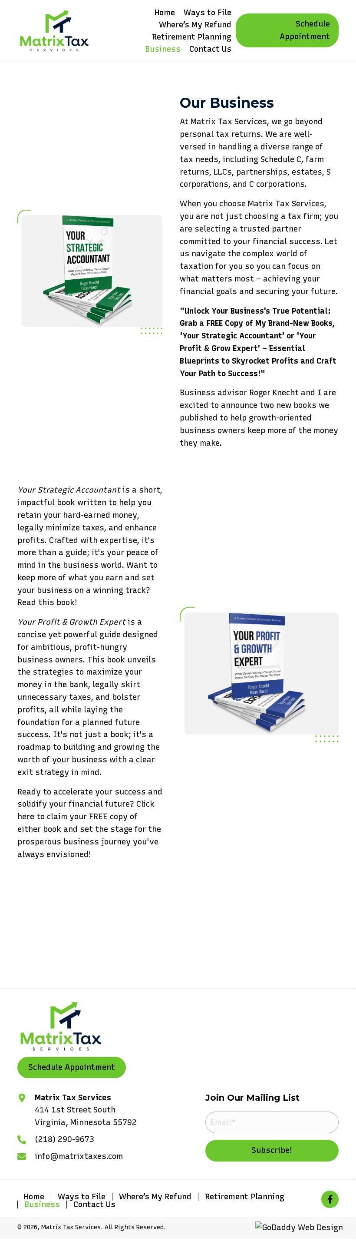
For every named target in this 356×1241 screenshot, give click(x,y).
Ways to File (81, 1197)
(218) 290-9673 (64, 1139)
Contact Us (94, 1204)
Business (42, 1204)
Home (34, 1197)
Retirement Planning (244, 1197)
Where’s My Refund (155, 1197)
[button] (287, 30)
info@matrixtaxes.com (79, 1156)
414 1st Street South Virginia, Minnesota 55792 (86, 1116)
